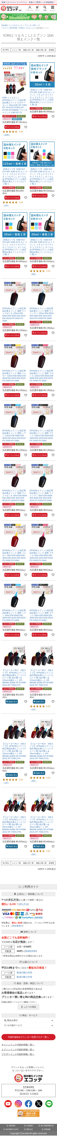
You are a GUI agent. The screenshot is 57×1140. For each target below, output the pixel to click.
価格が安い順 (28, 50)
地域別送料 (30, 951)
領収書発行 (17, 926)
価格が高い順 (41, 50)
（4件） (33, 781)
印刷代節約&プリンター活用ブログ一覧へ (28, 1037)
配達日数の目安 (24, 972)
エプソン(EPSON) (10, 28)
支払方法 (23, 904)
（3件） (33, 274)
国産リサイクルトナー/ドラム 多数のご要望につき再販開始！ (28, 2)
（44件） (6, 135)
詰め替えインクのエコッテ (12, 25)
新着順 (51, 50)
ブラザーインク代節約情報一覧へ (17, 1054)
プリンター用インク (32, 25)
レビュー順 (16, 50)
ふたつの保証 (30, 1007)
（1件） (6, 205)
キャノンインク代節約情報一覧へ (17, 1044)
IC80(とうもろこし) (27, 28)
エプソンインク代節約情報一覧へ (17, 1049)
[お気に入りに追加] (25, 127)
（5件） (33, 854)
